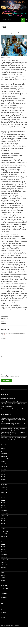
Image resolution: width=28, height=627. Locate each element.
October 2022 (4, 533)
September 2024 (4, 495)
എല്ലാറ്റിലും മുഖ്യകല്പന (14, 430)
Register (2, 607)
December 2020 (4, 588)
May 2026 (3, 448)
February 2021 (4, 583)
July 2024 (3, 497)
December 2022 (4, 528)
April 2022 (3, 549)
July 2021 (3, 570)
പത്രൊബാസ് (4, 317)
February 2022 (4, 554)
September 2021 (4, 564)
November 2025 (4, 461)
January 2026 (4, 456)
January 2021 (4, 585)
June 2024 (3, 500)
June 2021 (3, 572)
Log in (2, 609)
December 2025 (4, 458)
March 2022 (3, 552)
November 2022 (4, 531)
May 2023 (3, 520)
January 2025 (4, 484)
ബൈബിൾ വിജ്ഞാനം (7, 20)
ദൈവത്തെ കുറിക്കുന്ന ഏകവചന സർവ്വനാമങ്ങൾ (13, 403)
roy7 (11, 29)
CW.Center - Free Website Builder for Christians (10, 625)
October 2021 (4, 562)
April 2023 (3, 523)
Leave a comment (17, 29)
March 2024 (3, 508)
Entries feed (3, 612)
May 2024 (3, 502)
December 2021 (4, 559)
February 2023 (4, 526)
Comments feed (4, 614)
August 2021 (3, 567)
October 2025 (4, 464)
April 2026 (3, 451)
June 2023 (3, 518)
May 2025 (3, 476)
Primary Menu (26, 20)
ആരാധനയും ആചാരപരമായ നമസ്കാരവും (11, 401)
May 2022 (3, 546)
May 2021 (3, 575)
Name (2, 356)
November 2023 (4, 515)
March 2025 (3, 479)
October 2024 (4, 492)
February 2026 (4, 453)
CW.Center (3, 617)
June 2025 (3, 474)
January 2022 (4, 557)
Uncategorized (4, 597)
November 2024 (4, 489)
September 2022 (4, 536)
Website (3, 369)
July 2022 (3, 541)
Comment (3, 338)
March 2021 (3, 580)
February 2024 (4, 510)
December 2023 (4, 513)
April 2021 (3, 577)
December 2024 (4, 487)
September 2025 (4, 466)
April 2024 (3, 505)
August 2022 (3, 539)
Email (2, 363)
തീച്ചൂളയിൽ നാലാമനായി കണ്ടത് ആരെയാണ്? (12, 408)
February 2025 (4, 482)
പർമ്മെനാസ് (4, 323)
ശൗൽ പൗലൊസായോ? (6, 406)
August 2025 (3, 469)
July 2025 (3, 471)
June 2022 (3, 544)
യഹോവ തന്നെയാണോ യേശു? (8, 398)
